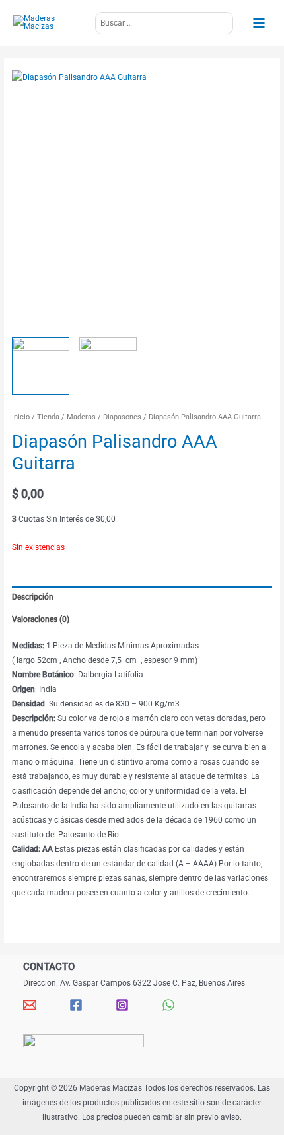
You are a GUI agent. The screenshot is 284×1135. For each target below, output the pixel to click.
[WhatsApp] (168, 1005)
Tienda (48, 417)
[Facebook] (76, 1005)
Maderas (81, 417)
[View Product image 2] (108, 366)
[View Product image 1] (40, 366)
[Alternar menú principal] (258, 23)
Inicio (21, 417)
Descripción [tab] (32, 597)
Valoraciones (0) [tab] (40, 619)
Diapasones (122, 417)
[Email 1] (29, 1005)
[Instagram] (122, 1005)
